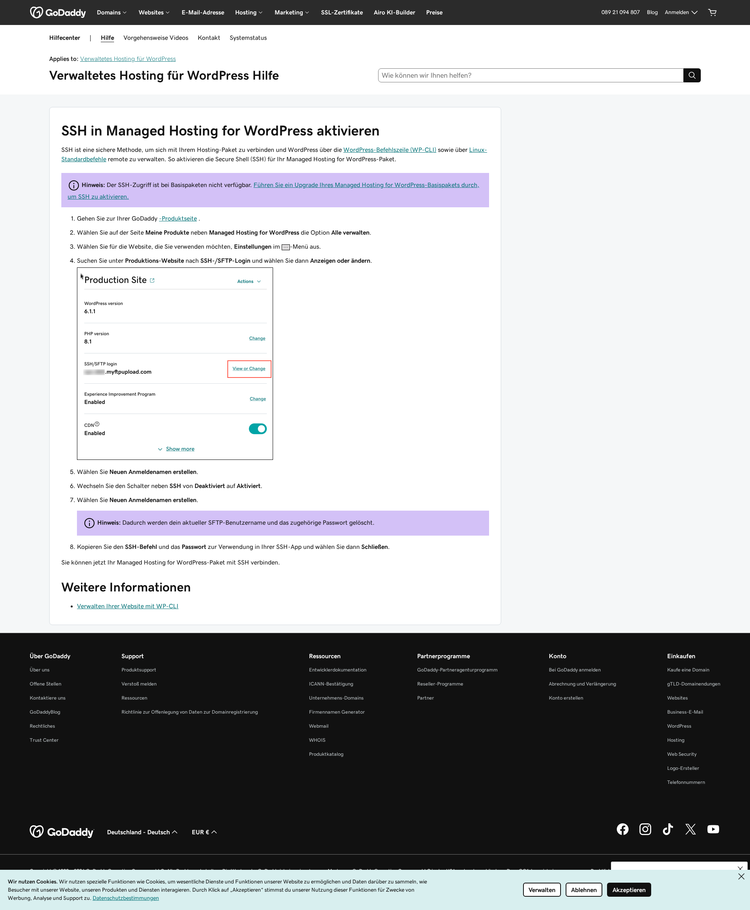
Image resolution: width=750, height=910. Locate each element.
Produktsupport (138, 669)
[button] (740, 869)
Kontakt (209, 37)
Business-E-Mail (685, 711)
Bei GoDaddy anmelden (575, 669)
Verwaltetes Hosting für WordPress (128, 58)
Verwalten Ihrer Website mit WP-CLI (128, 606)
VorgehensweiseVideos (155, 37)
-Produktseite (178, 218)
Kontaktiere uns (48, 697)
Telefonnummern (686, 782)
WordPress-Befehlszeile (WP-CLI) (389, 149)
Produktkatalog (326, 754)
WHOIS (317, 740)
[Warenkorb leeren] (712, 12)
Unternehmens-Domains (336, 697)
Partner (425, 697)
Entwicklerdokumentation (337, 669)
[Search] (692, 75)
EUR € (200, 832)
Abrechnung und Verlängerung (582, 683)
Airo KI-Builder (394, 12)
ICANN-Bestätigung (331, 683)
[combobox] (531, 75)
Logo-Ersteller (683, 768)
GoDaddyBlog (45, 711)
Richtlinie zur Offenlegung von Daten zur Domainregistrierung (189, 711)
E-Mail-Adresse (203, 12)
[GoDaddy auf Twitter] (691, 834)
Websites (677, 697)
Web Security (681, 754)
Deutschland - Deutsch (138, 832)
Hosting (675, 740)
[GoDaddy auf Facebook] (623, 834)
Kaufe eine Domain (688, 669)
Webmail (319, 725)
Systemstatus (248, 37)
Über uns (40, 669)
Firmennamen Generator (337, 711)
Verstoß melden (139, 683)
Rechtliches (42, 725)
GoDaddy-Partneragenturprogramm (457, 669)
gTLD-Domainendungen (693, 683)
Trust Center (44, 740)
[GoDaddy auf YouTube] (713, 834)
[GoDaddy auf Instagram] (645, 834)
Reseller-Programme (440, 683)
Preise (434, 12)
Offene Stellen (45, 683)
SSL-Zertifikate (342, 12)
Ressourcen (134, 697)
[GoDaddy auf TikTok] (668, 834)
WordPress (679, 725)
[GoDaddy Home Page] (62, 832)
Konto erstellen (566, 697)
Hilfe (107, 37)
